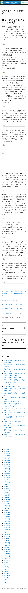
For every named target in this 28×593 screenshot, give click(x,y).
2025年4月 (7, 473)
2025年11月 (7, 458)
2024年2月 (7, 504)
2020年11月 (7, 575)
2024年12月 (7, 482)
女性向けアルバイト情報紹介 (13, 11)
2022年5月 (7, 549)
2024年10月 (7, 486)
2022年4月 (7, 551)
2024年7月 (7, 493)
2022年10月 (7, 538)
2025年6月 (7, 469)
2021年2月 (7, 569)
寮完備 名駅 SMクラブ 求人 (11, 401)
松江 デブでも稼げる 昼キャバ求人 (12, 304)
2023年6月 (7, 521)
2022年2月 (7, 556)
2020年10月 (7, 578)
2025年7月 (7, 467)
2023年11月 (7, 510)
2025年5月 (7, 471)
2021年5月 (7, 562)
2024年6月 (7, 495)
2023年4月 (7, 525)
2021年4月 (7, 564)
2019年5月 (7, 582)
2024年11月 (7, 484)
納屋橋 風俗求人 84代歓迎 (10, 300)
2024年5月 (7, 497)
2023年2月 (7, 530)
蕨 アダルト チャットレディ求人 (12, 309)
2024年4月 (7, 499)
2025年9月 (7, 462)
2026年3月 (7, 449)
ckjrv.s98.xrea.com (9, 317)
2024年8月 (7, 490)
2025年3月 (7, 475)
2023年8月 (7, 517)
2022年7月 (7, 545)
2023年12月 (7, 508)
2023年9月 (7, 514)
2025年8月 (7, 464)
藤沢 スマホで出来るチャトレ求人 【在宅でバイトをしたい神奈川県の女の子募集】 (14, 294)
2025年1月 (7, 480)
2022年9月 (7, 541)
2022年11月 (7, 536)
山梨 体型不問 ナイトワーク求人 (12, 313)
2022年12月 (7, 534)
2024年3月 (7, 501)
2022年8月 (7, 543)
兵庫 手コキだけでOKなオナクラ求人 (15, 380)
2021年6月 (7, 560)
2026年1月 (7, 453)
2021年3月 (7, 567)
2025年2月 (7, 477)
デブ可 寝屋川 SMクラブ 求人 (12, 386)
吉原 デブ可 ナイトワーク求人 (13, 377)
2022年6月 (7, 547)
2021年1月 (6, 571)
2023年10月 (7, 512)
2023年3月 (7, 527)
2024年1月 (7, 506)
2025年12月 (7, 456)
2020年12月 (7, 573)
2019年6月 (7, 580)
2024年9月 (7, 488)
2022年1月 (7, 558)
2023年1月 (7, 532)
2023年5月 (7, 523)
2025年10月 (7, 460)
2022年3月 (7, 554)
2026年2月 (7, 451)
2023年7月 (7, 519)
